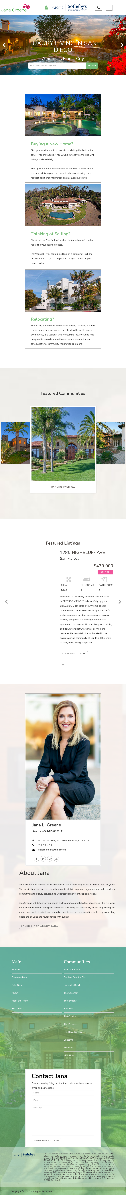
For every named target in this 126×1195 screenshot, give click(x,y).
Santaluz (68, 949)
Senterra (68, 980)
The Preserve (71, 964)
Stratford (68, 988)
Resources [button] (17, 949)
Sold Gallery (18, 925)
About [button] (15, 933)
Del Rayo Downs (73, 972)
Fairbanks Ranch (72, 925)
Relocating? (42, 260)
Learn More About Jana (40, 866)
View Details (72, 594)
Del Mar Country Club (75, 918)
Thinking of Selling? (50, 175)
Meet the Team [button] (20, 941)
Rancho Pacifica (72, 910)
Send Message (45, 1081)
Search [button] (15, 910)
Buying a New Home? (52, 85)
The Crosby (70, 957)
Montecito (69, 996)
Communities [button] (18, 918)
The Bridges (70, 941)
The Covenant (71, 933)
